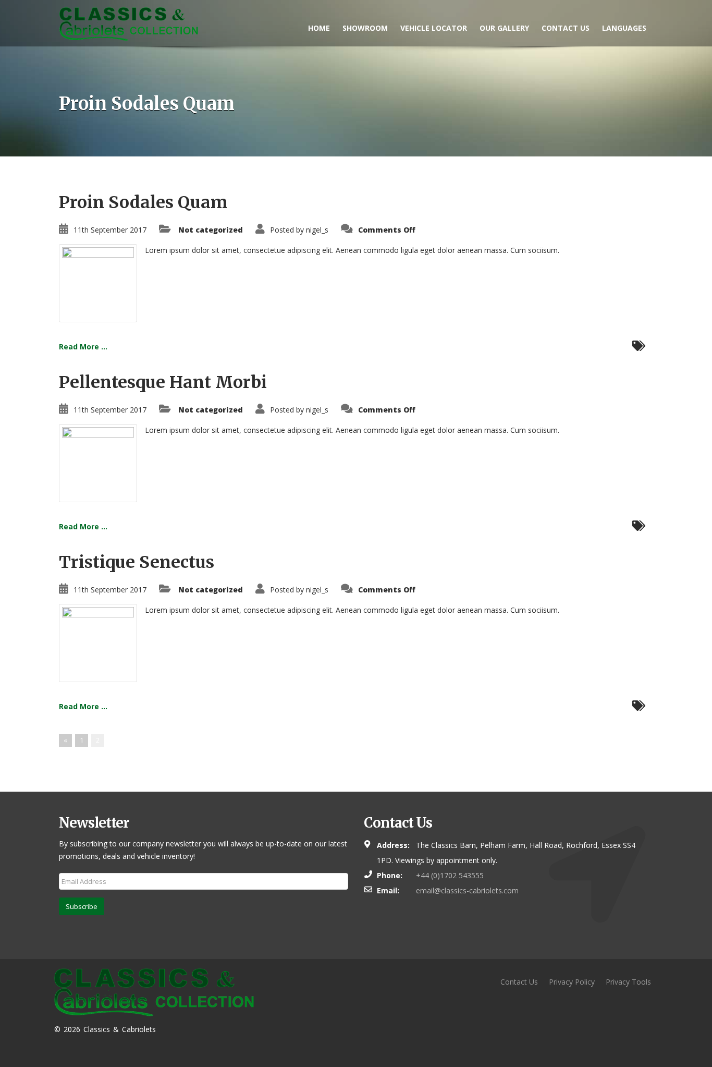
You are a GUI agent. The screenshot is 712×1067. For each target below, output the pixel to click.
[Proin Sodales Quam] (98, 282)
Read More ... (83, 346)
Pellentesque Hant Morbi (163, 382)
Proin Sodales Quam (143, 202)
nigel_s (317, 230)
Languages (624, 28)
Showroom (365, 28)
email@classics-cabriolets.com (467, 890)
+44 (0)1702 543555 (450, 875)
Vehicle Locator (433, 28)
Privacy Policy (572, 982)
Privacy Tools (628, 982)
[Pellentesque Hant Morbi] (98, 462)
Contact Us (566, 28)
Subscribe (81, 906)
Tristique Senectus (136, 562)
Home (319, 28)
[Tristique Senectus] (98, 642)
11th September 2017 (109, 230)
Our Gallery (504, 28)
